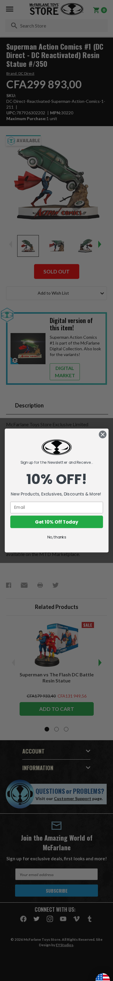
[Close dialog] (103, 434)
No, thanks (56, 537)
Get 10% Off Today (56, 521)
